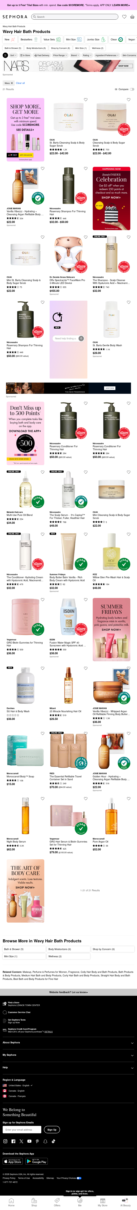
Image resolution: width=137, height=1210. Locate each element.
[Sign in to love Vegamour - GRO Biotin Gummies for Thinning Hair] (43, 600)
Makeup (27, 971)
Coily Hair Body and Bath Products (99, 971)
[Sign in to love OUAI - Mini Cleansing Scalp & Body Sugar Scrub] (129, 472)
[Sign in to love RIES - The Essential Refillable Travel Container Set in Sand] (86, 733)
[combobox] (74, 17)
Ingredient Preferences (106, 55)
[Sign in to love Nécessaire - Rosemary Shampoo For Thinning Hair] (86, 168)
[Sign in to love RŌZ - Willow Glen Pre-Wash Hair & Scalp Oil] (129, 534)
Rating (86, 55)
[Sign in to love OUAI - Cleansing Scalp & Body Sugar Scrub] (129, 100)
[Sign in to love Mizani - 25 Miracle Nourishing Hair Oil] (86, 668)
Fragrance (73, 971)
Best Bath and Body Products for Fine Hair (35, 979)
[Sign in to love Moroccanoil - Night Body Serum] (43, 799)
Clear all (20, 83)
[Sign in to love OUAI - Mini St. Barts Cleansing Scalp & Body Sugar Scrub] (43, 237)
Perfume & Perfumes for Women (50, 971)
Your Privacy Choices (66, 1178)
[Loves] (124, 16)
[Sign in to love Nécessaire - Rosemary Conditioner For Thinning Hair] (86, 403)
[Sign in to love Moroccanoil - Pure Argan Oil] (129, 799)
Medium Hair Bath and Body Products (41, 975)
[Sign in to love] (43, 168)
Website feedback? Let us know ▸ (68, 992)
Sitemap (50, 1178)
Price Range (59, 55)
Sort (12, 55)
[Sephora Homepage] (15, 16)
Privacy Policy (9, 1178)
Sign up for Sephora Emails (18, 1122)
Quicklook (68, 133)
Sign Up (51, 1129)
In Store (26, 55)
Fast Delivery (43, 55)
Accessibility (38, 1178)
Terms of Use (24, 1178)
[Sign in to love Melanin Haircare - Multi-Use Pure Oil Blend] (43, 472)
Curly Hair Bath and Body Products (81, 975)
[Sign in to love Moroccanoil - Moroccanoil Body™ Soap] (43, 733)
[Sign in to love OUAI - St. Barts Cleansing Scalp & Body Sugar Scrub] (86, 100)
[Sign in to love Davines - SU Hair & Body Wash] (43, 668)
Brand (74, 55)
